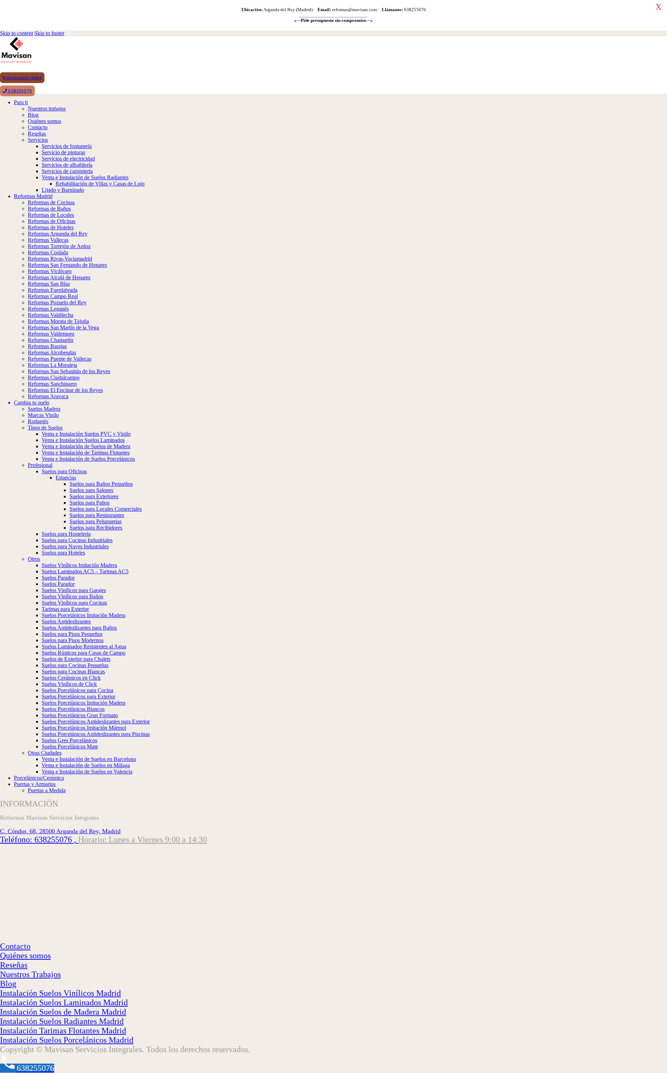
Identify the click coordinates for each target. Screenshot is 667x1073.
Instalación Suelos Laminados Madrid (64, 1002)
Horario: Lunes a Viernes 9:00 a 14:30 (142, 839)
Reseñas (13, 964)
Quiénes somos (25, 955)
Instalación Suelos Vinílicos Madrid (60, 993)
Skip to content (16, 33)
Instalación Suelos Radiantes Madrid (62, 1021)
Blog (8, 983)
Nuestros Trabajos (30, 974)
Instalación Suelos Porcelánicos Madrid (66, 1040)
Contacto (15, 946)
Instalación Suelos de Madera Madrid (63, 1011)
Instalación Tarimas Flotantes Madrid (63, 1030)
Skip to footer (49, 33)
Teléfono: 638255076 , (39, 839)
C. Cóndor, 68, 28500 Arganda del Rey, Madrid (60, 831)
